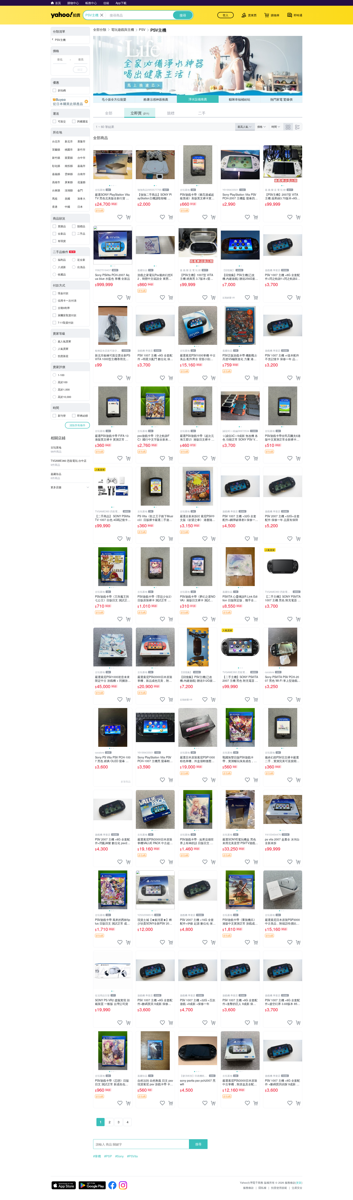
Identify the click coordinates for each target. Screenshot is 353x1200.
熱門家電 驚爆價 (281, 99)
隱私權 (262, 1188)
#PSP (108, 1156)
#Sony (119, 1156)
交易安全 (297, 1188)
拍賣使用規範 (279, 1188)
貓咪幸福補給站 (239, 99)
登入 (225, 15)
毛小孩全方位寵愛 (114, 99)
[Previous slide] (96, 165)
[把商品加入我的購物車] (128, 217)
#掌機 (97, 1156)
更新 (299, 1182)
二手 (202, 112)
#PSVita (132, 1156)
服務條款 (248, 1188)
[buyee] (70, 102)
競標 (170, 112)
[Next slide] (129, 165)
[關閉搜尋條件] (101, 15)
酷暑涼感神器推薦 (156, 99)
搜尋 (198, 1144)
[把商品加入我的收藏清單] (119, 217)
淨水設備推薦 (197, 99)
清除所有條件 (77, 425)
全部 (108, 112)
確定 (80, 69)
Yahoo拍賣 (65, 15)
